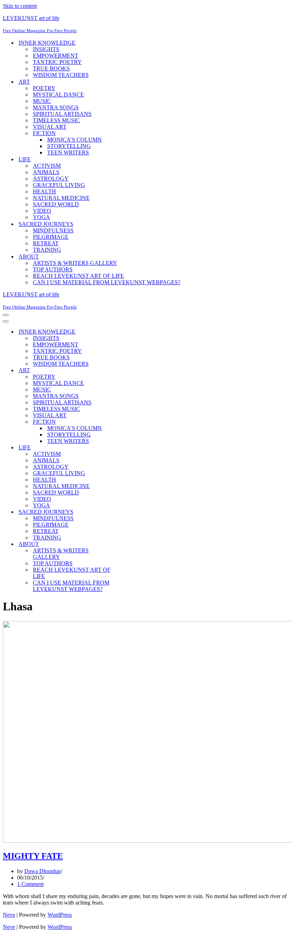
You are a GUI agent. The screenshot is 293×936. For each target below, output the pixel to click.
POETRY (44, 88)
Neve (9, 915)
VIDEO (42, 211)
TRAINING (47, 250)
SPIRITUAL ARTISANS (62, 114)
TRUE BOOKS (51, 68)
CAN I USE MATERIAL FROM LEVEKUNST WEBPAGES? (106, 282)
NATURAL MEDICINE (61, 198)
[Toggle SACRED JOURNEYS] (128, 512)
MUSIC (42, 101)
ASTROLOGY (51, 179)
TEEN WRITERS (68, 152)
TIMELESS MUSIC (56, 120)
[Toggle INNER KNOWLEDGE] (128, 332)
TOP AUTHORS (53, 269)
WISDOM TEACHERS (61, 75)
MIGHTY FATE (33, 856)
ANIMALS (46, 172)
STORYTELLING (69, 146)
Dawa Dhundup (42, 871)
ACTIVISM (47, 166)
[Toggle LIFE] (128, 448)
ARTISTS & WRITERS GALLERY (75, 263)
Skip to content (20, 6)
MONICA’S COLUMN (74, 140)
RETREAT (46, 243)
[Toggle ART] (128, 371)
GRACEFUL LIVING (59, 185)
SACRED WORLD (56, 204)
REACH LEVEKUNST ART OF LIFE (78, 276)
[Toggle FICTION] (128, 422)
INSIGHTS (46, 49)
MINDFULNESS (53, 230)
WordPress (60, 915)
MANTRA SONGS (56, 107)
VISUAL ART (49, 127)
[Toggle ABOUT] (128, 544)
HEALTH (44, 191)
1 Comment (30, 884)
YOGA (41, 217)
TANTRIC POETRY (57, 62)
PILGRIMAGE (51, 237)
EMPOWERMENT (55, 56)
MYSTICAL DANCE (58, 95)
